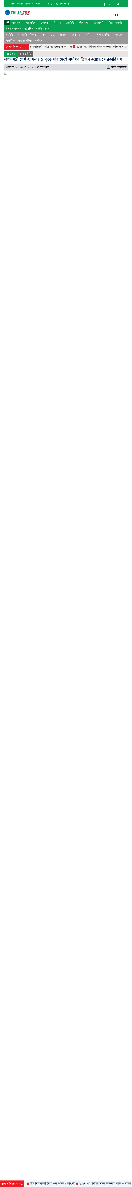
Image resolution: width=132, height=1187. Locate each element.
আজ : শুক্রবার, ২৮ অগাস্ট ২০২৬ (26, 3)
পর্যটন (89, 34)
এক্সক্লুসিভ (28, 28)
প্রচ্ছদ (12, 53)
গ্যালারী (9, 40)
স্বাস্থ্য (53, 34)
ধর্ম (44, 34)
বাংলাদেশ (16, 22)
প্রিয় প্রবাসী (99, 22)
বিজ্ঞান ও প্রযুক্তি (116, 22)
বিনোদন (58, 22)
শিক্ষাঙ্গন (34, 34)
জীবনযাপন (84, 22)
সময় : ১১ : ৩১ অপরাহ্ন (55, 3)
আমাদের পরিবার (25, 40)
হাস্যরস (63, 34)
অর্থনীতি (10, 34)
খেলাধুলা (45, 22)
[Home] (7, 22)
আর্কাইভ (38, 40)
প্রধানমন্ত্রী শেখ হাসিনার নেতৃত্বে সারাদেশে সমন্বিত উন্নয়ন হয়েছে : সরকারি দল (63, 59)
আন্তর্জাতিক (31, 22)
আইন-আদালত (12, 28)
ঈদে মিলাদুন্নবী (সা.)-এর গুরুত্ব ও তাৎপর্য (42, 46)
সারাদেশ (119, 34)
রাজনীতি (70, 22)
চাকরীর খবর (42, 28)
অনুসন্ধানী (22, 34)
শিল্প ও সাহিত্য (103, 34)
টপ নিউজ (76, 34)
